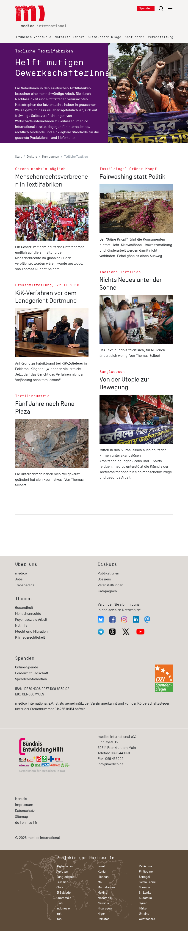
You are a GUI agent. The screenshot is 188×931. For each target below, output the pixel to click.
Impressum (24, 805)
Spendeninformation (31, 679)
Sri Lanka (145, 892)
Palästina (145, 866)
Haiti (59, 903)
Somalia (144, 887)
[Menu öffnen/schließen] (165, 8)
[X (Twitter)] (126, 632)
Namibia (103, 903)
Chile (59, 887)
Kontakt (21, 799)
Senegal (144, 877)
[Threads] (112, 632)
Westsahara (147, 919)
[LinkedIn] (136, 619)
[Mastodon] (147, 619)
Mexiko (102, 892)
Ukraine (144, 913)
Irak (58, 913)
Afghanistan (64, 866)
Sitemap (21, 817)
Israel (101, 866)
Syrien (143, 903)
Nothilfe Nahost (69, 37)
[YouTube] (140, 632)
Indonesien (64, 908)
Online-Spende (26, 667)
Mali (100, 882)
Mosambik (105, 898)
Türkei (143, 908)
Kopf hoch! (134, 37)
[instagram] (124, 619)
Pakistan (104, 919)
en (24, 823)
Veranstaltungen (162, 37)
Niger (101, 913)
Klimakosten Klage (104, 37)
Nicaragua (105, 908)
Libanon (103, 877)
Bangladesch (65, 877)
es (30, 823)
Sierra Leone (147, 882)
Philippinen (147, 871)
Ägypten (62, 871)
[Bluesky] (101, 619)
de (17, 823)
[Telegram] (101, 632)
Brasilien (62, 882)
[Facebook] (112, 619)
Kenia (101, 871)
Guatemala (63, 898)
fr (36, 823)
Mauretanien (106, 887)
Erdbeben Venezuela (33, 37)
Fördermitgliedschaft (31, 673)
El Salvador (64, 892)
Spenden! (145, 8)
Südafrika (145, 898)
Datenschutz (25, 811)
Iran (59, 919)
